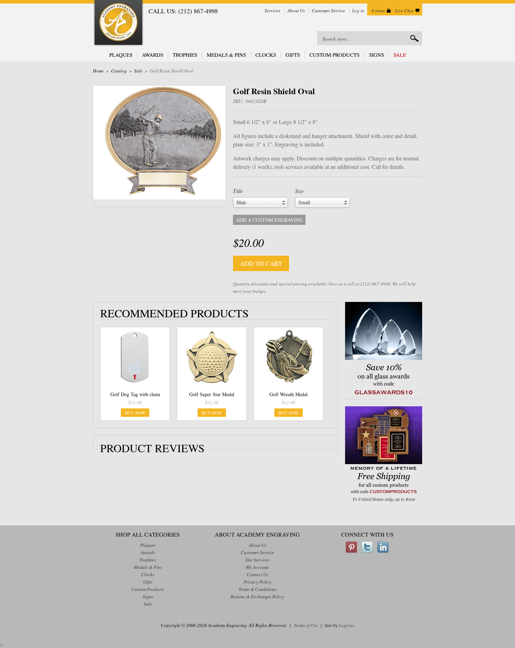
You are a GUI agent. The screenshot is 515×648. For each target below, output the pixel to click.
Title (238, 191)
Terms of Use (306, 625)
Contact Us (257, 574)
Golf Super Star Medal (211, 394)
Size (299, 191)
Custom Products (334, 54)
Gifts (293, 54)
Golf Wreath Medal (288, 394)
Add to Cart (261, 263)
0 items (378, 10)
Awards (152, 54)
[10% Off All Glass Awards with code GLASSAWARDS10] (383, 395)
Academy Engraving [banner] (118, 23)
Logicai (346, 625)
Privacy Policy (257, 582)
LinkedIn (383, 547)
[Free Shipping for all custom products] (383, 502)
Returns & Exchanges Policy (257, 596)
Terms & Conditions (257, 589)
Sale (399, 54)
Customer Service (328, 10)
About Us (296, 10)
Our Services (257, 560)
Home (98, 71)
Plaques (120, 54)
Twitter (367, 547)
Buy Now (135, 412)
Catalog (119, 71)
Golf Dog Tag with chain (135, 394)
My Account (257, 567)
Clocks (265, 54)
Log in (358, 10)
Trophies (185, 54)
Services (272, 10)
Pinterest (351, 547)
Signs (376, 54)
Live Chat (404, 10)
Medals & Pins (226, 54)
